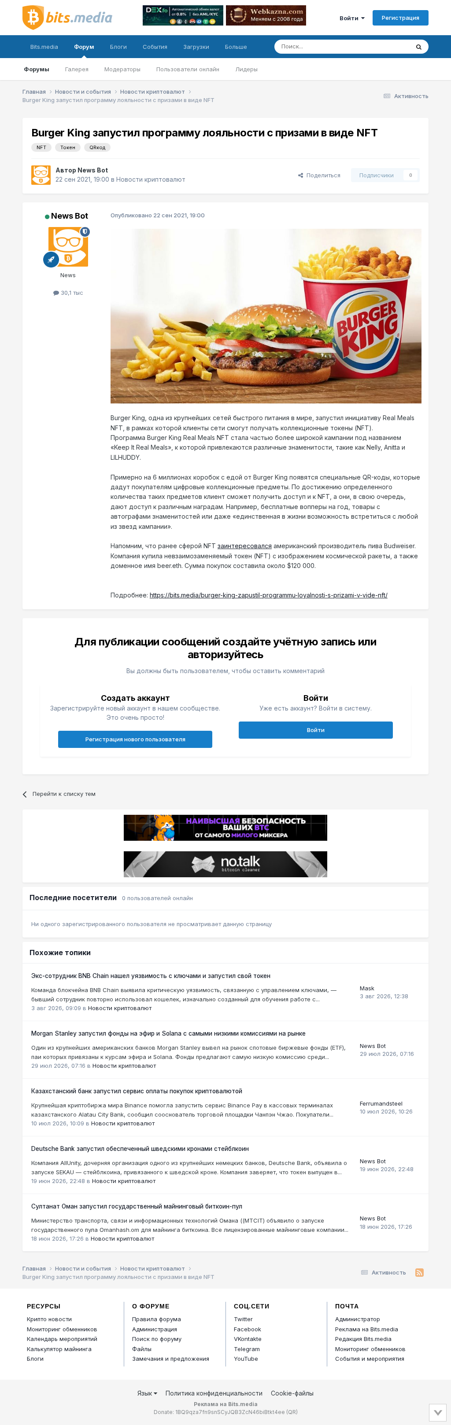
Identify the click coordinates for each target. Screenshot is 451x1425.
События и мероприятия (369, 1358)
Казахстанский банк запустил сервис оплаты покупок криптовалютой (136, 1091)
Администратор (357, 1318)
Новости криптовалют (150, 179)
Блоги (118, 46)
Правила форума (156, 1318)
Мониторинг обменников (62, 1329)
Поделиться (321, 175)
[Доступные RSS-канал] (419, 1273)
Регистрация (400, 17)
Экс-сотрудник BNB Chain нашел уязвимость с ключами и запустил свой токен (150, 975)
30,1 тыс (71, 292)
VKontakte (248, 1338)
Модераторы (122, 69)
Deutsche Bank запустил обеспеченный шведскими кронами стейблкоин (140, 1148)
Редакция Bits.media (363, 1338)
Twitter (243, 1318)
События (155, 46)
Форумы (36, 69)
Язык (145, 1393)
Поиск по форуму (156, 1338)
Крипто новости (49, 1318)
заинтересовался (245, 545)
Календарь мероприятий (62, 1338)
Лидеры (246, 69)
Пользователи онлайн (187, 69)
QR (292, 1412)
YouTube (246, 1358)
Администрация (154, 1329)
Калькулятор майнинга (59, 1348)
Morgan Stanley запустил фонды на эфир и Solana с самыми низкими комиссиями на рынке (168, 1033)
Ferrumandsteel (381, 1103)
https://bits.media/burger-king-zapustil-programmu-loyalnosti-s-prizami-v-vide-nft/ (269, 595)
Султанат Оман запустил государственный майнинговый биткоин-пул (136, 1206)
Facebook (247, 1329)
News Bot (93, 170)
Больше (236, 46)
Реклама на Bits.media (366, 1329)
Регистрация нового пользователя (135, 739)
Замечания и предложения (170, 1358)
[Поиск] (419, 47)
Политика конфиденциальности (214, 1393)
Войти (350, 18)
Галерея (77, 69)
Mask (367, 988)
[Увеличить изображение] (266, 315)
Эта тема (385, 46)
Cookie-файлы (292, 1393)
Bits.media (44, 46)
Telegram (247, 1348)
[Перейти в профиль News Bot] (41, 175)
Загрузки (196, 46)
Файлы (142, 1348)
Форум (84, 46)
